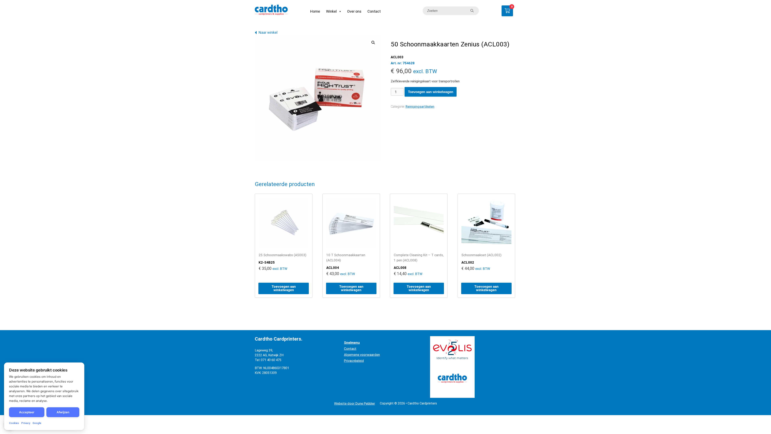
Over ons (354, 11)
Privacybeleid (354, 361)
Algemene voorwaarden (362, 355)
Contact (374, 11)
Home (315, 11)
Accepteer (26, 412)
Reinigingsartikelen (420, 106)
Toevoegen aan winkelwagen (430, 92)
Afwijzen (63, 412)
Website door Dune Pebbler (354, 403)
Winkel (331, 11)
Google (37, 423)
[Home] (271, 10)
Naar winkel (268, 32)
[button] (373, 42)
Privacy (25, 423)
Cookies (14, 423)
